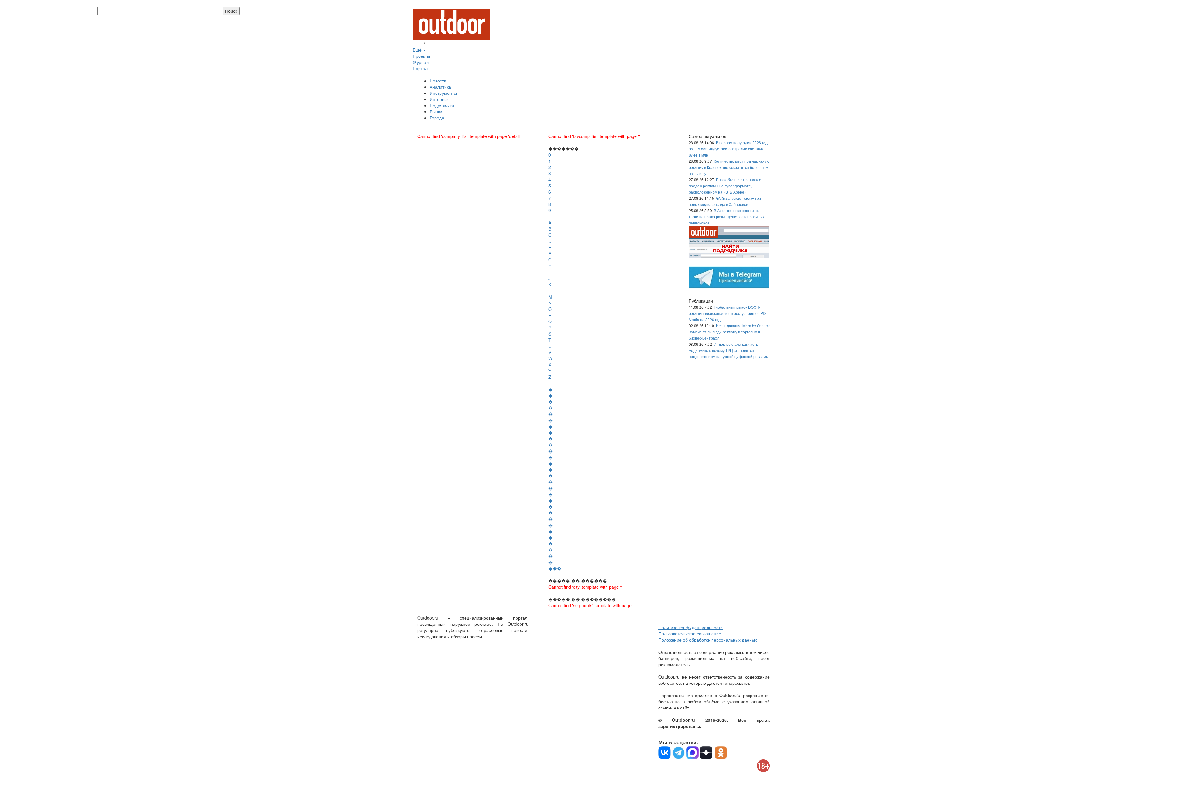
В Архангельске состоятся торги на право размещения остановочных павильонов (726, 216)
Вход (418, 43)
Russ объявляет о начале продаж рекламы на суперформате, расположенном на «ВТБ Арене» (725, 185)
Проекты (421, 56)
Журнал (421, 62)
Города (437, 118)
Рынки (436, 111)
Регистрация (439, 43)
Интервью (440, 99)
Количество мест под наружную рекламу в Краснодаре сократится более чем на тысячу (729, 167)
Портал (420, 68)
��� (554, 568)
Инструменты (443, 93)
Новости (438, 80)
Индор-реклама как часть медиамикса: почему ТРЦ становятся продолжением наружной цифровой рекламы (729, 350)
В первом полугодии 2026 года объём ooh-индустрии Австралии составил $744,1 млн (729, 148)
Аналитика (440, 87)
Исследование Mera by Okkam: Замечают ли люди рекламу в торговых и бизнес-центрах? (729, 332)
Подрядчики (442, 105)
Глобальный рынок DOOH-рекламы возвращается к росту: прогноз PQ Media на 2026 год (727, 313)
